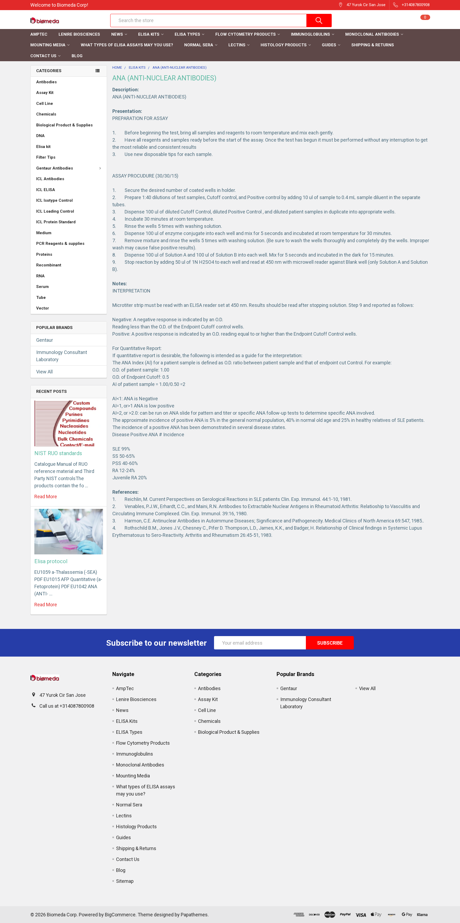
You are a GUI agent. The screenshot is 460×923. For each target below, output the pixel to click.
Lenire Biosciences (79, 34)
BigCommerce (120, 914)
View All (44, 371)
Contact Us (43, 55)
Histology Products (284, 45)
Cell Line (44, 103)
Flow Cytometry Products (245, 34)
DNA (40, 135)
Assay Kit (45, 92)
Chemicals (46, 114)
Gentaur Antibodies (54, 168)
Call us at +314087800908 (66, 706)
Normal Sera (198, 45)
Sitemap (125, 881)
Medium (43, 232)
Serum (42, 286)
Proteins (44, 254)
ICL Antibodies (50, 178)
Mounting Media (47, 45)
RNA (40, 276)
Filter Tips (45, 157)
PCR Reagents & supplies (60, 243)
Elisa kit (43, 146)
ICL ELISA (45, 189)
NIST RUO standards (58, 453)
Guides (329, 45)
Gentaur (44, 340)
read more (45, 496)
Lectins (236, 45)
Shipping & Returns (372, 45)
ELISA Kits (148, 34)
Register (361, 23)
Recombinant (48, 265)
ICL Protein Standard (56, 222)
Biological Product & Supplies (64, 125)
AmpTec (38, 34)
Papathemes (194, 914)
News (117, 34)
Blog (77, 55)
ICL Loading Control (55, 211)
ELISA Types (187, 34)
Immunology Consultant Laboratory (61, 355)
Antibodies (46, 82)
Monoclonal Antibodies (372, 34)
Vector (42, 308)
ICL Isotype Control (54, 200)
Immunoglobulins (310, 34)
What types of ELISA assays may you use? (127, 45)
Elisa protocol (50, 561)
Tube (41, 297)
